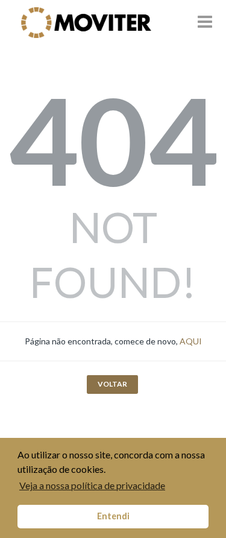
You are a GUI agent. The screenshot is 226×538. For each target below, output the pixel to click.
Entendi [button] (113, 516)
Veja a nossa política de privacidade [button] (92, 485)
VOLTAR (112, 383)
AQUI (191, 341)
